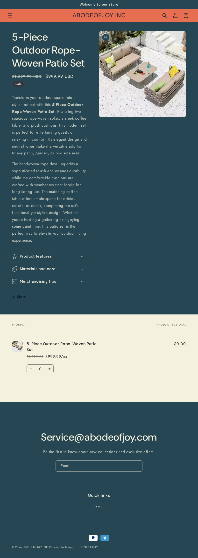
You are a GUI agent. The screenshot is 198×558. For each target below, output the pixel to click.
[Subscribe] (137, 466)
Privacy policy (89, 547)
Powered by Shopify (62, 547)
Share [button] (21, 296)
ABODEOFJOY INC (36, 547)
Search (99, 506)
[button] (10, 15)
